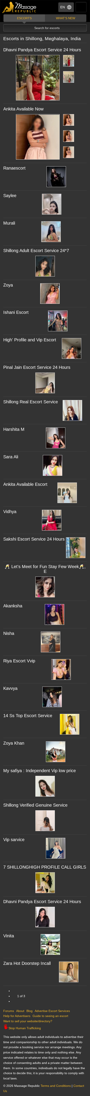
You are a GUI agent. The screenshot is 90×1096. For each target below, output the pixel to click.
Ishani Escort (16, 312)
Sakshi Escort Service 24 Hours (34, 539)
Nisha (8, 633)
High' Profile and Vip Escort (29, 339)
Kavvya (10, 688)
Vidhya (9, 511)
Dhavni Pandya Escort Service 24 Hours (42, 49)
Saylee (9, 195)
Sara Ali (10, 456)
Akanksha (12, 605)
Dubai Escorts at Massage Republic (19, 7)
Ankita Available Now (23, 109)
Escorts (24, 18)
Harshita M (13, 429)
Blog (29, 1011)
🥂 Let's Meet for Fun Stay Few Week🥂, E (45, 569)
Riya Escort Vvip (19, 660)
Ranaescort (14, 168)
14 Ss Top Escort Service (27, 715)
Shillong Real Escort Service (30, 401)
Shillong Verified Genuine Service (35, 805)
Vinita (8, 935)
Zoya (8, 285)
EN (62, 7)
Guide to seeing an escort (50, 1016)
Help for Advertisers (16, 1016)
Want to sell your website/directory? (27, 1021)
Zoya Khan (13, 743)
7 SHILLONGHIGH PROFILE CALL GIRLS (44, 867)
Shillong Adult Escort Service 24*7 (36, 250)
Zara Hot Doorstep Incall (27, 963)
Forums (8, 1011)
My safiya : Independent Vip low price (39, 770)
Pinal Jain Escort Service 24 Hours (36, 367)
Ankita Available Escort (25, 484)
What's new (65, 18)
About (20, 1011)
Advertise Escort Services (52, 1011)
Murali (9, 223)
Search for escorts (47, 28)
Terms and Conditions (56, 1085)
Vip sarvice (13, 839)
